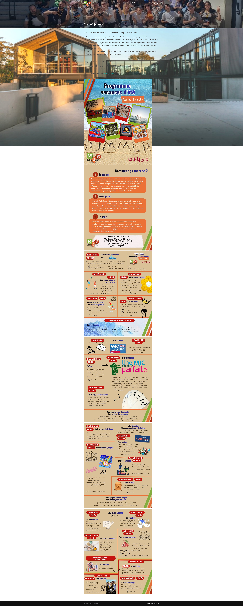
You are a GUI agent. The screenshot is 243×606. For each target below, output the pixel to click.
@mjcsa (106, 73)
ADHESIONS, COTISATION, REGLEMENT (142, 5)
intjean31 (112, 73)
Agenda (102, 2)
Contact (142, 2)
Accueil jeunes (123, 2)
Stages (115, 2)
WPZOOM (157, 603)
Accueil (97, 2)
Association (149, 2)
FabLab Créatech (134, 2)
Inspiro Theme (150, 603)
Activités (108, 2)
